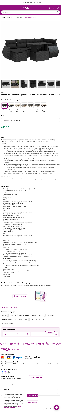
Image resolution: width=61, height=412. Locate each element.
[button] (31, 2)
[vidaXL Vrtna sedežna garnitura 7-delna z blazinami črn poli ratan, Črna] (30, 50)
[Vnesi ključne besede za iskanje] (57, 12)
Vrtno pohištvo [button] (50, 315)
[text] (5, 127)
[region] (20, 401)
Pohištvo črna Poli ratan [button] (38, 315)
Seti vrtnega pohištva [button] (7, 323)
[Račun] (49, 8)
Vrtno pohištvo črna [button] (7, 319)
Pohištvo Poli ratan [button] (24, 315)
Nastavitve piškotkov (33, 402)
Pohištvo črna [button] (13, 315)
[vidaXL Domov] (26, 8)
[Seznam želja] (53, 8)
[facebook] (2, 372)
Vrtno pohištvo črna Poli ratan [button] (38, 319)
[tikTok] (9, 372)
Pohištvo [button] (4, 315)
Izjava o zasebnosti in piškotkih (12, 407)
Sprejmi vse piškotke (33, 395)
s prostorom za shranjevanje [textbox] (11, 120)
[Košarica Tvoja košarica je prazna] (58, 8)
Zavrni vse (33, 399)
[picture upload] (40, 296)
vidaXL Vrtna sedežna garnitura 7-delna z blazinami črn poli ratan (30, 94)
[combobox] (30, 12)
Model (3, 116)
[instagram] (5, 372)
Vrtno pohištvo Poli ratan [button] (21, 319)
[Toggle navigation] (3, 8)
